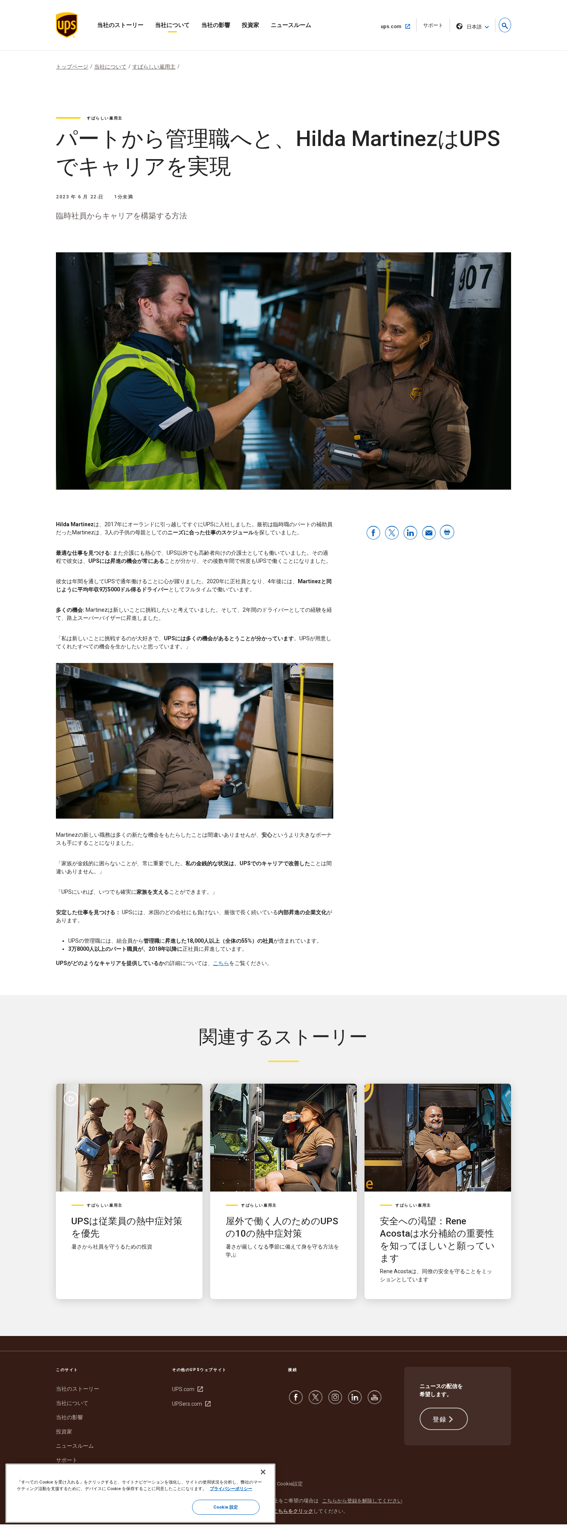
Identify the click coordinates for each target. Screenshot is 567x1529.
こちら (221, 963)
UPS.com (186, 1389)
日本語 (474, 27)
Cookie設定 (290, 1484)
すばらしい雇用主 (154, 67)
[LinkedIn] (355, 1401)
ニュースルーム (291, 25)
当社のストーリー (120, 25)
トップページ (72, 67)
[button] (505, 25)
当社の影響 (215, 25)
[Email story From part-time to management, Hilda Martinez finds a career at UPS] (429, 533)
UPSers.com (190, 1404)
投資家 (250, 25)
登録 (439, 1419)
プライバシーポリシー (231, 1488)
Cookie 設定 (225, 1507)
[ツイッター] (315, 1401)
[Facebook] (296, 1401)
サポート (435, 27)
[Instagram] (335, 1401)
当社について (172, 25)
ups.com (394, 26)
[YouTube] (374, 1401)
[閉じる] (263, 1472)
